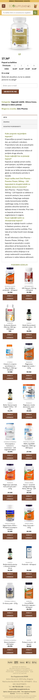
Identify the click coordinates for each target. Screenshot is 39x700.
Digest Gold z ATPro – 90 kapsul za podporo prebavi (10, 527)
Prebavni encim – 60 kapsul (29, 643)
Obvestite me (10, 91)
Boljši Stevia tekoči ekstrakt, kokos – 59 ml (29, 327)
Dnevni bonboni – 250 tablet (10, 643)
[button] (3, 6)
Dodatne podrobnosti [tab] (12, 126)
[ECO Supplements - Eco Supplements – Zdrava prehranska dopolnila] (20, 6)
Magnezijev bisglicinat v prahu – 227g (29, 366)
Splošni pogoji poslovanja (19, 668)
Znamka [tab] (6, 122)
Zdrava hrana (30, 102)
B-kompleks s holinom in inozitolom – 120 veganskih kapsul (10, 447)
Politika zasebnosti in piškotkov (19, 670)
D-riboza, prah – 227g (10, 603)
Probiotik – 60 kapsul (29, 564)
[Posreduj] (35, 12)
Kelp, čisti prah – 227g (29, 526)
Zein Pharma (22, 109)
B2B (31, 671)
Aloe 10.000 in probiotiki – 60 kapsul (10, 289)
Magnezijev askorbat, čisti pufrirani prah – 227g (10, 487)
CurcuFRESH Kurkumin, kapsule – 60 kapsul (29, 605)
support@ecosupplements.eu (19, 689)
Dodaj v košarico (10, 297)
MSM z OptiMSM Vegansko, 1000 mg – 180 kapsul (29, 446)
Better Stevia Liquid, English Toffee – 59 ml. (10, 407)
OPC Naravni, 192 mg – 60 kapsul (29, 289)
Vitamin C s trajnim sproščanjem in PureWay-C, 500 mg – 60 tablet (10, 367)
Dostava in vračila (19, 667)
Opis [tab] (5, 117)
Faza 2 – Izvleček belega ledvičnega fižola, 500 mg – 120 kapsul (29, 487)
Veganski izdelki (17, 102)
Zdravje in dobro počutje (12, 105)
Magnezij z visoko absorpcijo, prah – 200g (29, 407)
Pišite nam (10, 671)
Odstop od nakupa (20, 673)
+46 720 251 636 (17, 687)
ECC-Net (26, 693)
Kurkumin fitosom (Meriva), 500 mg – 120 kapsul (10, 327)
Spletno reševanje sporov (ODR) (11, 691)
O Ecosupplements (22, 671)
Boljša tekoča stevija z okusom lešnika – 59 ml (10, 566)
